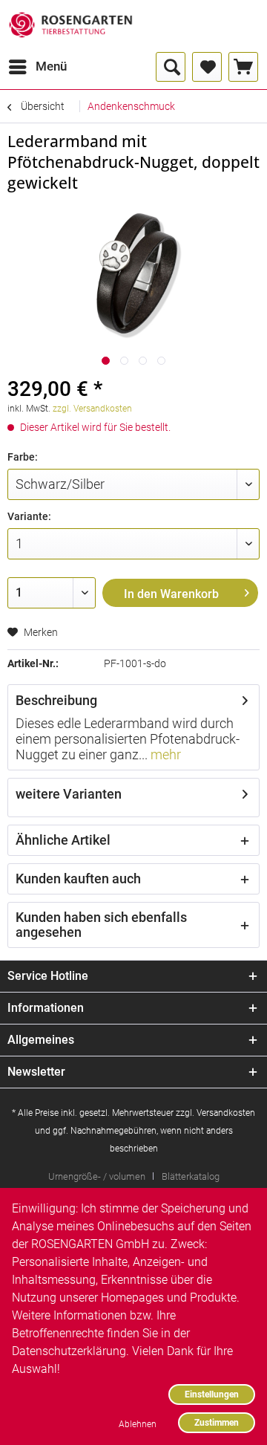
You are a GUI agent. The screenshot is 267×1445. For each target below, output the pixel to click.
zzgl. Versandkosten (92, 408)
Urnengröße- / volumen (96, 1176)
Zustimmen (216, 1422)
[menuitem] (37, 67)
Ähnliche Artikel (63, 840)
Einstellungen (212, 1394)
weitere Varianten (69, 794)
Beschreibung (56, 700)
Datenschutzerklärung (69, 1351)
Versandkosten (226, 1113)
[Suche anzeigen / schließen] (170, 67)
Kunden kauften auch (78, 878)
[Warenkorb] (243, 67)
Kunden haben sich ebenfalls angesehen (101, 924)
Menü (51, 66)
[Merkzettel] (207, 67)
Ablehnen (137, 1423)
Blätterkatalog (191, 1176)
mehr (164, 754)
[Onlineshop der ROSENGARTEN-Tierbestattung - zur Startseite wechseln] (70, 26)
